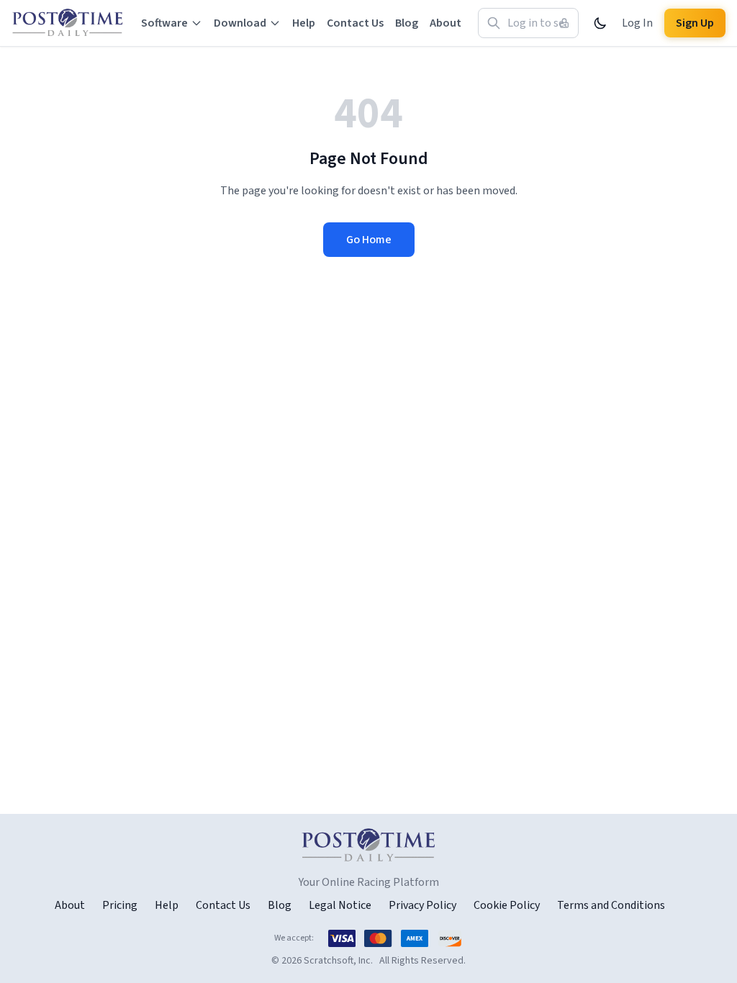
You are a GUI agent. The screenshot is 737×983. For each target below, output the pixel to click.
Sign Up (695, 23)
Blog (406, 23)
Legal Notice (340, 905)
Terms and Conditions (611, 905)
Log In (637, 23)
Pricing (119, 905)
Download (240, 23)
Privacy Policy (422, 905)
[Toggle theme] (600, 23)
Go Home (369, 240)
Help (303, 23)
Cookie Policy (507, 905)
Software (164, 23)
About (445, 23)
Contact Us (355, 23)
